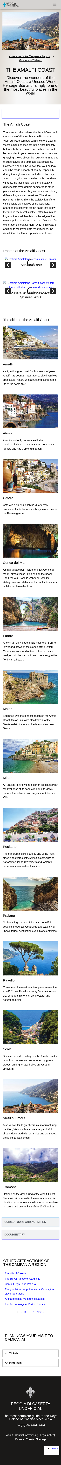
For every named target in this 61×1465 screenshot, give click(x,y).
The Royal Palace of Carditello (22, 1278)
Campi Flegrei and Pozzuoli (21, 1284)
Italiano (55, 1448)
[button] (8, 265)
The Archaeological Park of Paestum (26, 1304)
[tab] (30, 113)
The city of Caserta (16, 1273)
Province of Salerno (30, 60)
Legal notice (47, 1435)
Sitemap (41, 1439)
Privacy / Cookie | (25, 1439)
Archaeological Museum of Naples (25, 1298)
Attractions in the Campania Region (29, 56)
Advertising (31, 1435)
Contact (19, 1435)
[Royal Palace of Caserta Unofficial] (12, 4)
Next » (40, 1312)
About (9, 1435)
